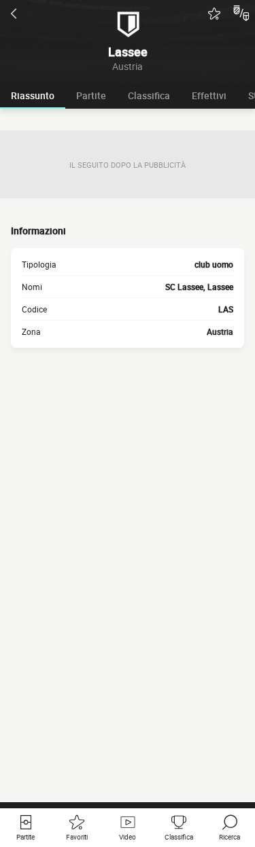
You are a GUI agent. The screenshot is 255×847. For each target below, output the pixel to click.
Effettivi (209, 95)
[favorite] (214, 13)
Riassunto (32, 95)
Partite (91, 95)
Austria (220, 331)
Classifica (149, 95)
